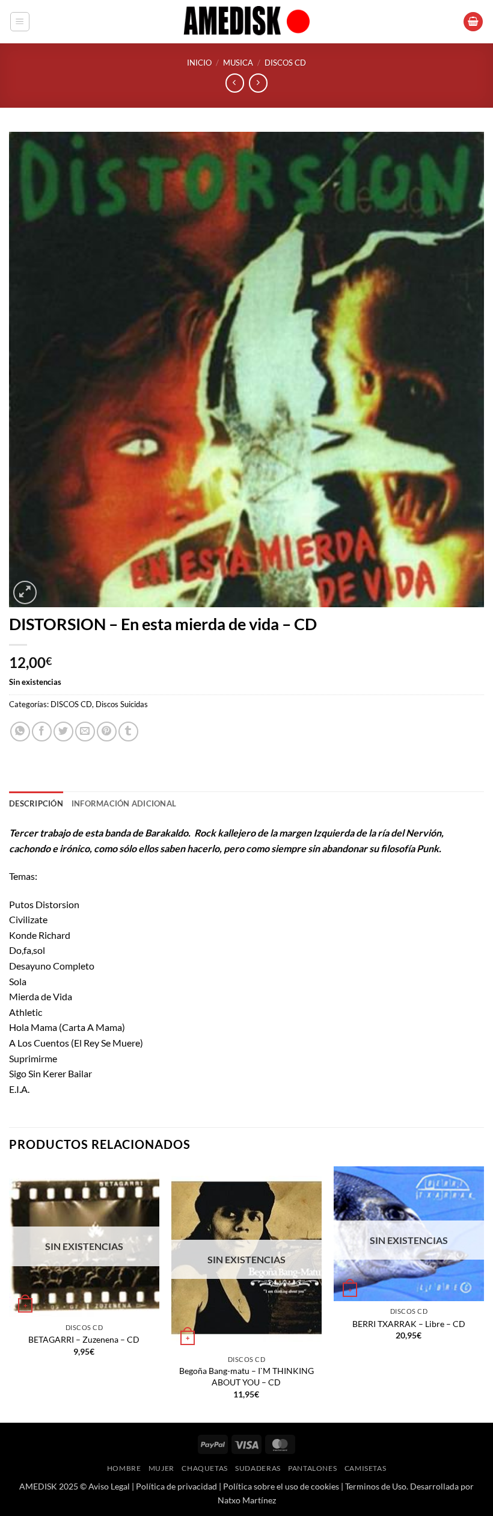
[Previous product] (258, 82)
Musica (238, 62)
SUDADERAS (258, 1468)
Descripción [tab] (36, 803)
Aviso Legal (109, 1486)
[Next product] (234, 82)
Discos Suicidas (122, 704)
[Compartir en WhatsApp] (20, 731)
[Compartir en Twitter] (63, 731)
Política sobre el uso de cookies (281, 1486)
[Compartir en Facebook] (42, 731)
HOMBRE (124, 1468)
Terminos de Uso (375, 1486)
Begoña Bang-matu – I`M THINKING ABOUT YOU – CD (246, 1376)
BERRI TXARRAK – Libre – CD (408, 1324)
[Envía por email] (85, 731)
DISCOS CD (285, 62)
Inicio (199, 62)
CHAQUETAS (205, 1468)
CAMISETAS (365, 1468)
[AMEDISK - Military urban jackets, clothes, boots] (246, 21)
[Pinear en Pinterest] (107, 731)
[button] (19, 21)
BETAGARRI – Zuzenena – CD (83, 1339)
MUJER (161, 1468)
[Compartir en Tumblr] (128, 731)
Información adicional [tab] (124, 803)
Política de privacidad (176, 1486)
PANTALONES (312, 1468)
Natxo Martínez (247, 1500)
